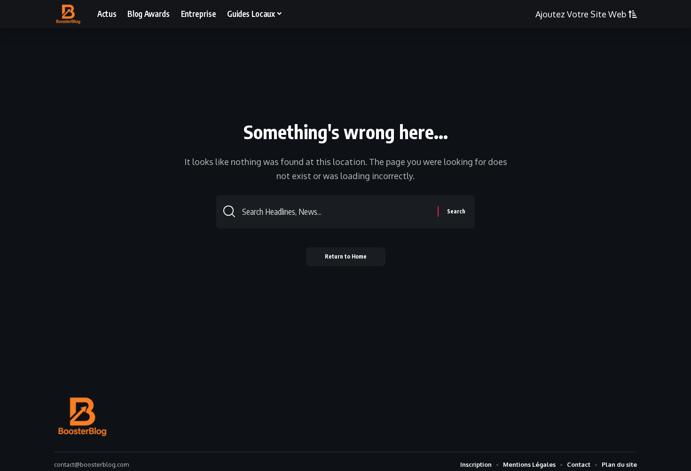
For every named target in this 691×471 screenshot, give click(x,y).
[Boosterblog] (68, 14)
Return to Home (346, 256)
